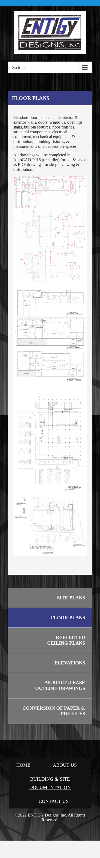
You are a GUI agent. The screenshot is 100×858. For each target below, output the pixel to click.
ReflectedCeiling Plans (66, 640)
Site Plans (71, 597)
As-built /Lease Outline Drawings (60, 685)
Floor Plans (68, 617)
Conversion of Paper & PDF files (53, 710)
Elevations (69, 663)
